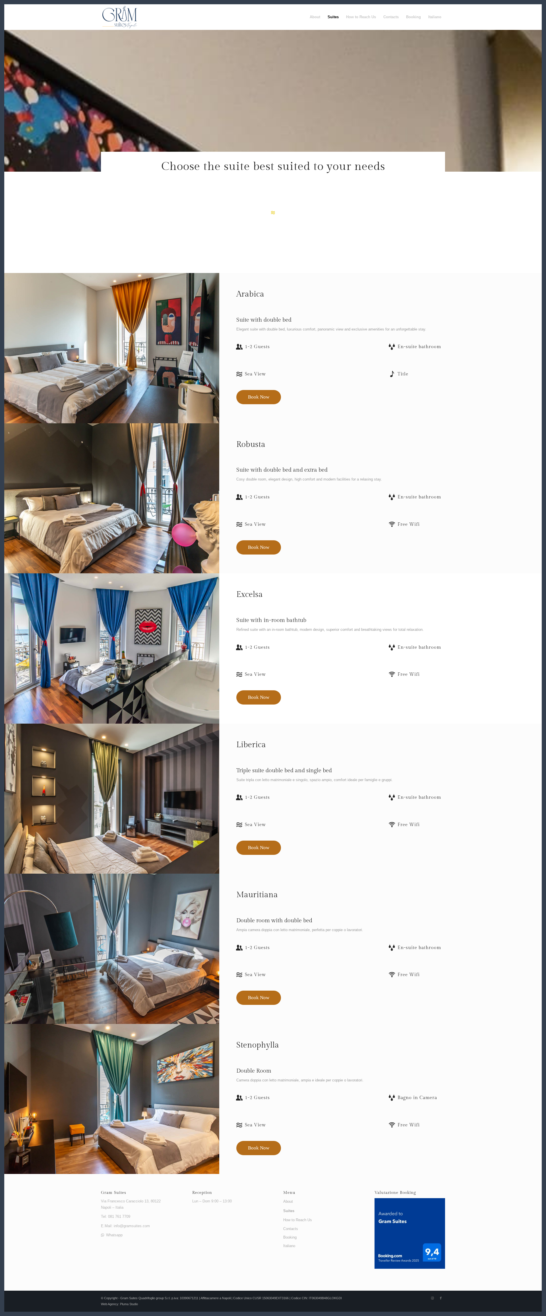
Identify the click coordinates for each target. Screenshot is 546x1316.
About (288, 1201)
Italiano (289, 1246)
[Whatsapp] (102, 1235)
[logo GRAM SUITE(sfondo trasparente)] (119, 17)
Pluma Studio (129, 1304)
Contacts (290, 1229)
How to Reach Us (297, 1220)
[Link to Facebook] (441, 1298)
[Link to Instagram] (432, 1298)
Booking (290, 1237)
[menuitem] (315, 17)
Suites (288, 1211)
